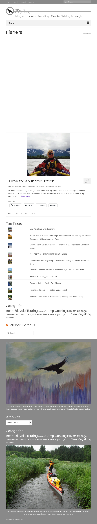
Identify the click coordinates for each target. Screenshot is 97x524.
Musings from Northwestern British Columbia (48, 254)
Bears (31, 186)
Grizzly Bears (17, 213)
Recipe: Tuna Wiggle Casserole (43, 276)
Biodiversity (41, 311)
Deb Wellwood (16, 101)
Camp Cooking (56, 311)
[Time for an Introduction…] (48, 154)
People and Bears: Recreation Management (48, 290)
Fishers (31, 101)
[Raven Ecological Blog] (48, 11)
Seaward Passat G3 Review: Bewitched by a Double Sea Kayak (57, 270)
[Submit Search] (65, 1)
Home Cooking (19, 314)
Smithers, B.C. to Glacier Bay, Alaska (45, 283)
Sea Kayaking (81, 314)
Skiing (15, 128)
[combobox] (19, 422)
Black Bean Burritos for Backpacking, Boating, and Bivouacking (56, 297)
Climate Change (77, 310)
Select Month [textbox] (12, 423)
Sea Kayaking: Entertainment (42, 229)
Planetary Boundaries (64, 315)
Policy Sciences (25, 213)
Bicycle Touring (26, 311)
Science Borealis (21, 325)
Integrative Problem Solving (46, 186)
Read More (38, 111)
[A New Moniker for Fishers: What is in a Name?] (48, 64)
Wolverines (58, 186)
